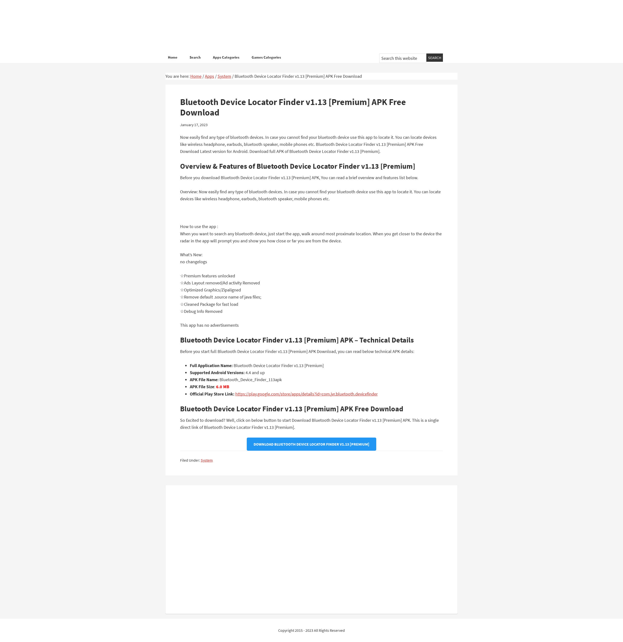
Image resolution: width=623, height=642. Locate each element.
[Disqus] (311, 548)
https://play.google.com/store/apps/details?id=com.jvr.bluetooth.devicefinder (306, 394)
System (207, 460)
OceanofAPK (304, 26)
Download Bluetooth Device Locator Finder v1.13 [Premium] (311, 444)
